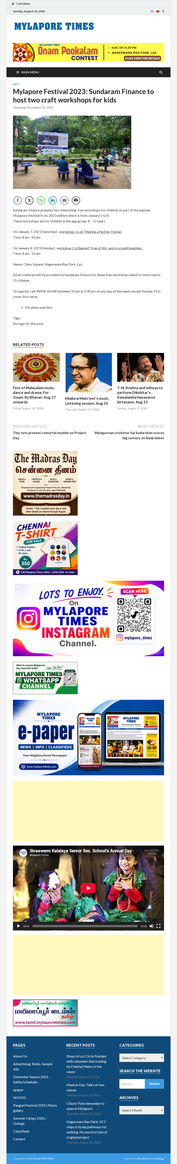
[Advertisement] (88, 811)
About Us (20, 1056)
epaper (18, 1090)
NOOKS (19, 1097)
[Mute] (151, 926)
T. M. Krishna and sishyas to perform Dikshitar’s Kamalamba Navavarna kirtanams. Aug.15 (140, 394)
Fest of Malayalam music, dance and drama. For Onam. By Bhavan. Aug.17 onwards (34, 394)
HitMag (160, 1158)
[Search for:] (141, 1084)
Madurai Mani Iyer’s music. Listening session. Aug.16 (87, 400)
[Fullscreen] (158, 926)
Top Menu (23, 3)
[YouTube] (157, 11)
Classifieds (21, 1131)
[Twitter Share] (29, 200)
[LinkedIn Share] (53, 200)
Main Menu (30, 72)
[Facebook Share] (18, 200)
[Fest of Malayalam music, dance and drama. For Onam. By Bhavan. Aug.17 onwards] (36, 383)
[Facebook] (163, 11)
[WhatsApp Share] (41, 200)
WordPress (143, 1158)
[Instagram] (152, 11)
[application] (88, 888)
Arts (16, 84)
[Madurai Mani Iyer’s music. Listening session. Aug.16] (88, 393)
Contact (19, 1139)
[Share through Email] (64, 200)
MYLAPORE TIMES (43, 1158)
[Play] (18, 926)
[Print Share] (76, 200)
